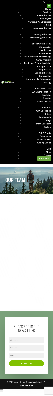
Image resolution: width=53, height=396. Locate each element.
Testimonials (45, 117)
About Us (46, 107)
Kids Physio (45, 18)
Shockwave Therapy (41, 43)
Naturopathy (45, 53)
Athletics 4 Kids (44, 139)
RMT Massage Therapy (40, 37)
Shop (48, 152)
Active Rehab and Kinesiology (37, 56)
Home (48, 9)
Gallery (47, 127)
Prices (48, 114)
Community (45, 136)
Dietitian (47, 98)
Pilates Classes (44, 101)
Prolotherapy (44, 50)
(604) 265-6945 (26, 385)
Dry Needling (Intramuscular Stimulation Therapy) (38, 79)
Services (47, 12)
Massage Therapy (42, 34)
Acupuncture (45, 69)
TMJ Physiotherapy (42, 28)
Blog (49, 148)
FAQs (48, 120)
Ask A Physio (45, 133)
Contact (47, 155)
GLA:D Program (43, 60)
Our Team (23, 267)
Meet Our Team (43, 123)
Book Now (44, 158)
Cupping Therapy (43, 72)
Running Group (44, 142)
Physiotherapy (44, 15)
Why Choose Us (43, 110)
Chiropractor (45, 47)
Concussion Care (43, 88)
